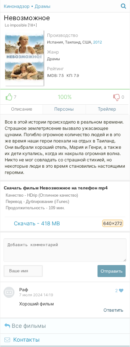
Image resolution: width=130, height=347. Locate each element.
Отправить (111, 271)
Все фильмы (28, 325)
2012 (97, 42)
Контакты (26, 339)
